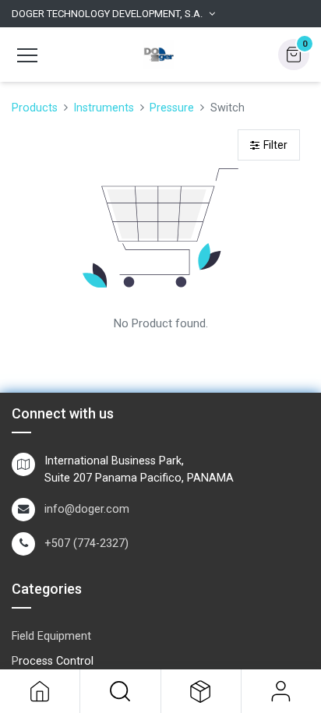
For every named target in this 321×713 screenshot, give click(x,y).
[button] (120, 691)
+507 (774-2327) (86, 543)
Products (35, 108)
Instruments (103, 108)
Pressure (172, 108)
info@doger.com (86, 509)
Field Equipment (51, 636)
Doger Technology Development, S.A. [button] (107, 13)
